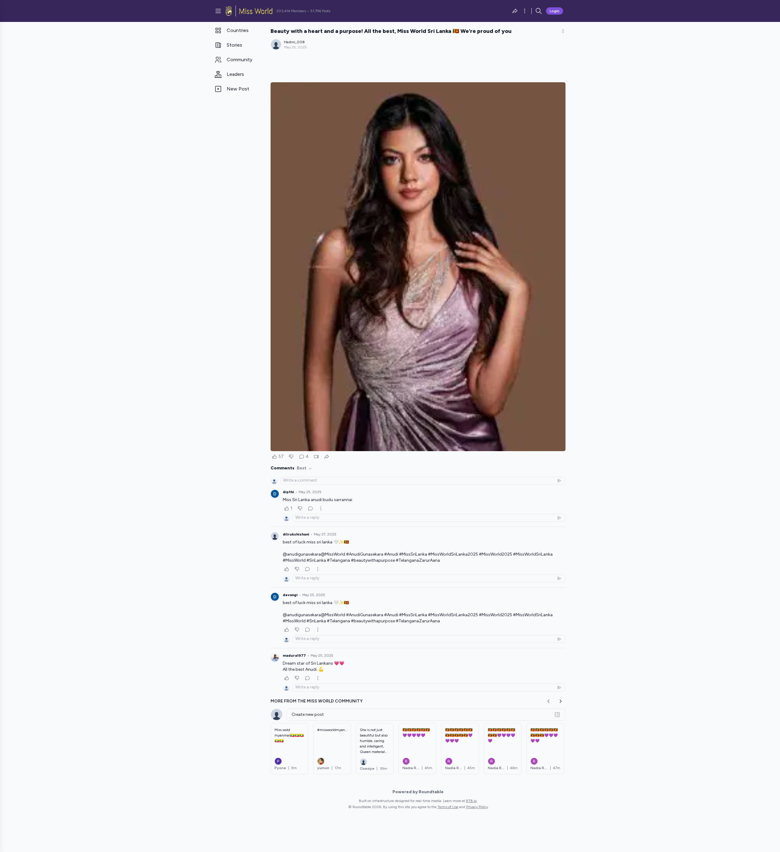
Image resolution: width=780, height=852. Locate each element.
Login (554, 11)
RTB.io (471, 801)
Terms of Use (448, 807)
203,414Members (291, 11)
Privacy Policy (477, 807)
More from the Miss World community (317, 701)
